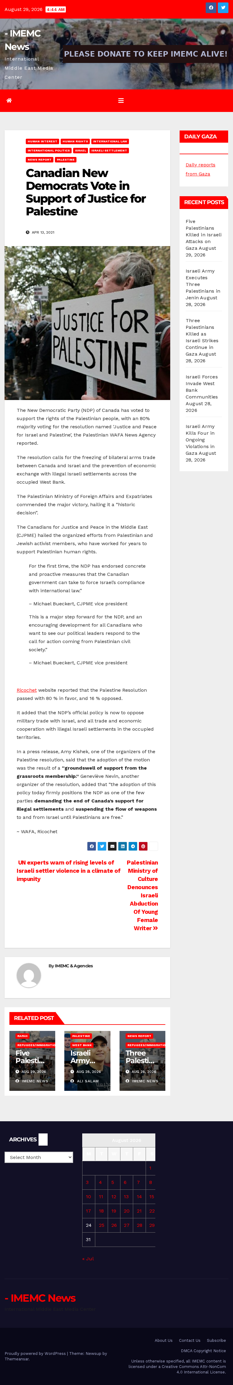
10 (88, 1196)
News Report (40, 159)
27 (127, 1225)
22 (152, 1211)
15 (151, 1196)
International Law (110, 141)
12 (113, 1196)
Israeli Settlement (109, 150)
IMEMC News (35, 1081)
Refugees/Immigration (37, 1045)
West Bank (82, 1045)
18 (101, 1211)
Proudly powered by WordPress (36, 1353)
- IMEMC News (40, 1298)
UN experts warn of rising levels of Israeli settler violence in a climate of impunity (69, 870)
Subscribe (216, 1340)
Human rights (75, 141)
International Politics (49, 150)
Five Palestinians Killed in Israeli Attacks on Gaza (203, 234)
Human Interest (42, 141)
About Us (164, 1340)
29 (152, 1225)
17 (88, 1211)
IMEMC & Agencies (74, 966)
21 (139, 1211)
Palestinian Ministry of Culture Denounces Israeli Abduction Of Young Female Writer (142, 895)
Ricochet (27, 690)
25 (101, 1225)
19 (113, 1211)
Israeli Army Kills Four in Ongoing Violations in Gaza (200, 439)
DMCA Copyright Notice (203, 1350)
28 (139, 1225)
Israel (80, 150)
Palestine (66, 159)
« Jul (87, 1258)
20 (127, 1211)
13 (126, 1196)
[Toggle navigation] (121, 100)
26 (114, 1225)
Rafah (22, 1036)
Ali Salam (87, 1081)
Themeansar (17, 1359)
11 (101, 1196)
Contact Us (190, 1340)
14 (139, 1196)
